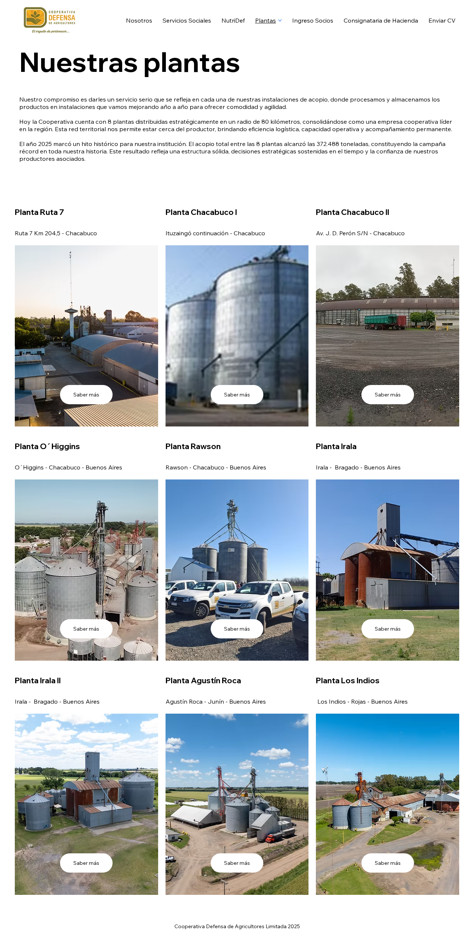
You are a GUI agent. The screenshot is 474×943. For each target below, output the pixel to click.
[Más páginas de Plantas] (280, 20)
